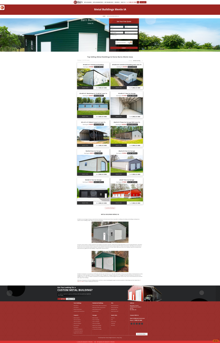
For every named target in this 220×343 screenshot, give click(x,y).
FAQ (112, 319)
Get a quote (143, 2)
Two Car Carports (77, 321)
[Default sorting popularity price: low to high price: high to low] (137, 61)
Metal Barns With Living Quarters (98, 307)
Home (104, 16)
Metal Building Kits (114, 305)
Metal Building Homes (96, 309)
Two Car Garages (95, 321)
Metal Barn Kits (114, 309)
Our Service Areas (141, 334)
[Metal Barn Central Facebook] (131, 324)
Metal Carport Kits (114, 311)
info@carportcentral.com (139, 318)
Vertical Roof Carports (78, 329)
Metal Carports (77, 317)
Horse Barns (76, 307)
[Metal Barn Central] (78, 2)
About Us (123, 2)
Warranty (113, 325)
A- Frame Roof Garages (97, 329)
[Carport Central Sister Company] (2, 7)
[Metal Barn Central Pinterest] (139, 324)
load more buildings (110, 208)
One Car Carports (77, 319)
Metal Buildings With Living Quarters (99, 305)
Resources (117, 2)
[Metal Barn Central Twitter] (134, 324)
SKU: (96, 67)
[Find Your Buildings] (138, 2)
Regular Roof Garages (96, 325)
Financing (113, 323)
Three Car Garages (96, 323)
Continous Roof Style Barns (79, 311)
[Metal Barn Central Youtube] (142, 324)
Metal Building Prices (98, 2)
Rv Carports (76, 327)
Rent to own (113, 321)
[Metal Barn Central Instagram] (137, 324)
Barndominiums (95, 311)
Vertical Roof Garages (96, 327)
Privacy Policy (119, 337)
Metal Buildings (87, 2)
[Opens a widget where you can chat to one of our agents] (216, 341)
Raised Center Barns (78, 309)
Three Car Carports (77, 323)
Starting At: (86, 66)
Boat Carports (76, 325)
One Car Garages (95, 319)
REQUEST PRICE (85, 87)
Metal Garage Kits (114, 307)
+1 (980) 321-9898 (132, 2)
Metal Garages (95, 317)
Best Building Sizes (109, 2)
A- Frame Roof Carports (78, 331)
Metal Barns (76, 305)
